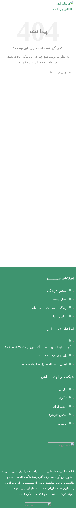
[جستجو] (7, 73)
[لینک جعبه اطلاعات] (38, 469)
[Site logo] (60, 6)
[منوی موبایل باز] (4, 6)
